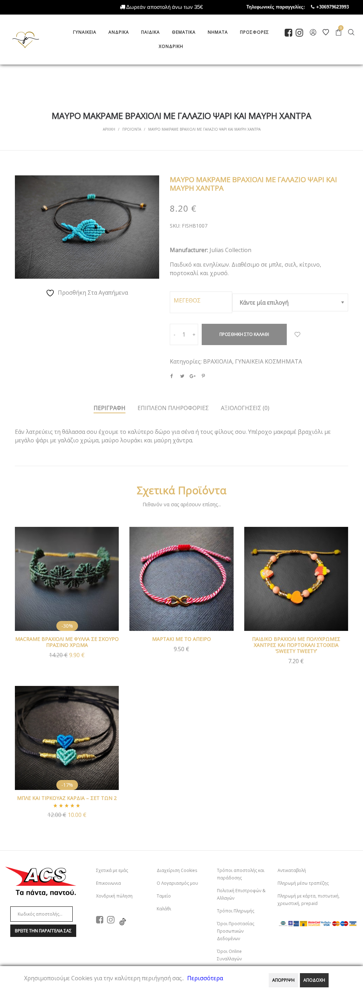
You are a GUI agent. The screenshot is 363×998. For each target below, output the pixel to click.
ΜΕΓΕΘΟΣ (187, 300)
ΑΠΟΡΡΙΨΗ (283, 980)
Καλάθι (164, 909)
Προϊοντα (131, 129)
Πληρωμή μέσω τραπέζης (303, 883)
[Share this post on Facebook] (171, 376)
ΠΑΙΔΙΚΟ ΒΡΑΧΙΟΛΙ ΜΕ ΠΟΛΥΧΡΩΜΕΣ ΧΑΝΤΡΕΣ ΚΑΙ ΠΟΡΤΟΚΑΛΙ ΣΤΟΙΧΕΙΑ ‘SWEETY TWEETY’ (296, 645)
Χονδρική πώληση (114, 896)
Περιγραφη (109, 408)
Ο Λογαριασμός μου (177, 883)
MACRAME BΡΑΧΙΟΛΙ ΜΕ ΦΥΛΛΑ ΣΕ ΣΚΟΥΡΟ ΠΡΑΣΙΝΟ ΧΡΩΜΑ (67, 642)
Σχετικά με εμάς (112, 870)
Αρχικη (109, 129)
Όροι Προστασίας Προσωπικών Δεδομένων (235, 931)
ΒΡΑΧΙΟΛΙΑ (217, 361)
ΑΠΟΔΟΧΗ (314, 980)
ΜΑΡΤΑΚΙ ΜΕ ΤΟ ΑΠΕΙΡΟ (181, 639)
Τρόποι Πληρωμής (235, 911)
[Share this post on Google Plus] (193, 376)
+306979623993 (339, 7)
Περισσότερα (205, 978)
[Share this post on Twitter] (182, 376)
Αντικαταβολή (292, 870)
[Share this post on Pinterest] (203, 376)
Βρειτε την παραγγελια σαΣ (43, 931)
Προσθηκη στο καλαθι (244, 334)
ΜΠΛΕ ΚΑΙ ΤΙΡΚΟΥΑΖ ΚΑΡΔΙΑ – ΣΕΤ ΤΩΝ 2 (67, 798)
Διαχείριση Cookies (177, 870)
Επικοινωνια (108, 883)
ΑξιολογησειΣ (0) (245, 408)
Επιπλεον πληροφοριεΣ (173, 408)
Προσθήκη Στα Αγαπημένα (297, 334)
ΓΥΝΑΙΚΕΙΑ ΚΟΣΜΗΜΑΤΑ (268, 361)
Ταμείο (164, 896)
